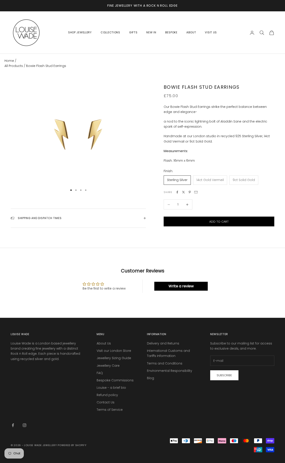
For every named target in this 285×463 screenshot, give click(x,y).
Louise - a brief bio (111, 387)
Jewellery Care (108, 365)
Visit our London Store (114, 350)
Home (9, 60)
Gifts (133, 32)
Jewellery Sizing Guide (114, 358)
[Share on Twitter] (183, 192)
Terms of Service (110, 409)
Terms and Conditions (164, 363)
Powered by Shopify (72, 445)
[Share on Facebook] (177, 192)
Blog (150, 378)
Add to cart (219, 221)
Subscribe (224, 375)
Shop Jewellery (80, 32)
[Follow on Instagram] (24, 425)
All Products (14, 66)
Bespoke (171, 32)
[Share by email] (196, 192)
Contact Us (105, 402)
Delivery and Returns (163, 343)
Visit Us (211, 32)
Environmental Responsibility (169, 370)
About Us (104, 343)
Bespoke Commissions (115, 380)
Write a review (181, 286)
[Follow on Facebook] (13, 425)
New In (151, 32)
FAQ (100, 373)
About (191, 32)
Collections (110, 32)
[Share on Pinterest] (189, 192)
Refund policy (107, 395)
